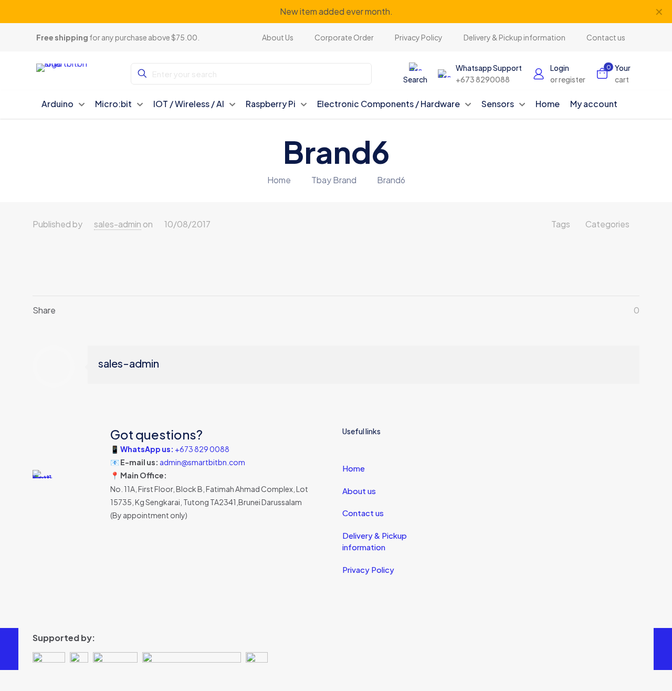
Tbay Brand (333, 179)
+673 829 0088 (202, 449)
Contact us (363, 513)
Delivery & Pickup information (374, 541)
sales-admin (117, 223)
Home (279, 179)
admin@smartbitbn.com (202, 462)
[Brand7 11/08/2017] (663, 649)
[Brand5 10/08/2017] (9, 649)
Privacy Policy (368, 569)
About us (359, 491)
